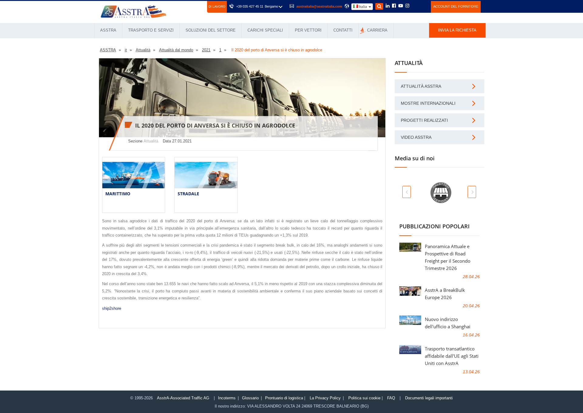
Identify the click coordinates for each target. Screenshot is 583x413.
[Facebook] (394, 6)
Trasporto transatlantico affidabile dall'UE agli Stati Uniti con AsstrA (452, 356)
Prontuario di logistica (284, 398)
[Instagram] (407, 6)
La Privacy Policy (325, 398)
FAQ (391, 398)
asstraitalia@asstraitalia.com (319, 6)
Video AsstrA (416, 137)
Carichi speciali (265, 30)
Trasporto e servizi (151, 30)
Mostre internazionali (428, 103)
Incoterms (227, 398)
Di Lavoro (217, 6)
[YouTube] (400, 6)
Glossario (250, 398)
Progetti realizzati (424, 120)
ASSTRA (108, 30)
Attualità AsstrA (421, 86)
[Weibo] (415, 6)
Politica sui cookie (364, 398)
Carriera (377, 30)
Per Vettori (308, 30)
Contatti (343, 30)
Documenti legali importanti (429, 398)
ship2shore (111, 308)
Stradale (188, 193)
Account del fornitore (455, 6)
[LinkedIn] (388, 6)
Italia (363, 6)
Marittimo (117, 193)
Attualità (151, 141)
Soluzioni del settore (211, 30)
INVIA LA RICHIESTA (457, 30)
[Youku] (423, 6)
